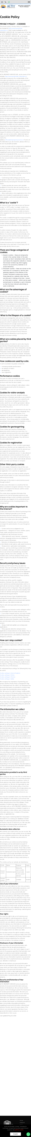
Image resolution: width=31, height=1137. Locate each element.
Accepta (15, 1134)
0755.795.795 (5, 1)
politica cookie (19, 1129)
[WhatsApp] (28, 1134)
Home (21, 1120)
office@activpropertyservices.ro (14, 140)
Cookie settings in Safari (7, 679)
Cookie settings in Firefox (7, 675)
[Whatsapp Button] (9, 2)
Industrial (22, 1122)
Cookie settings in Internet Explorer (10, 673)
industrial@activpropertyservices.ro (2, 1)
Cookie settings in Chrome (7, 677)
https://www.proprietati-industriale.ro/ (16, 76)
